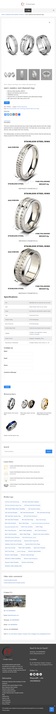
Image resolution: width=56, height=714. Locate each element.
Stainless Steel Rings (13, 84)
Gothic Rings (39, 526)
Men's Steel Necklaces (41, 530)
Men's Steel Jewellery (12, 108)
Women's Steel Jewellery (13, 558)
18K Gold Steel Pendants (12, 519)
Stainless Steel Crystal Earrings (13, 540)
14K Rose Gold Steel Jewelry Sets (13, 505)
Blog (3, 694)
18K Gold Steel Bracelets (27, 512)
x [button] (54, 706)
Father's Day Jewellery (27, 526)
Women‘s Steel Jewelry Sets (13, 566)
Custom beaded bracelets (10, 580)
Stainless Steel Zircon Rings (32, 108)
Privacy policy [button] (6, 710)
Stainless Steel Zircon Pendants (13, 544)
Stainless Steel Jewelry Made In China (12, 685)
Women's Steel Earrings (27, 555)
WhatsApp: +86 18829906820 (37, 651)
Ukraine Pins (5, 696)
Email (6, 358)
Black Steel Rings (24, 523)
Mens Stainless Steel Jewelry (9, 687)
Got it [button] (52, 709)
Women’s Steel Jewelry (8, 689)
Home (5, 84)
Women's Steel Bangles (11, 555)
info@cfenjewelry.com (13, 615)
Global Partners (6, 700)
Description (7, 122)
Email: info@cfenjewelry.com (37, 653)
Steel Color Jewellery (24, 548)
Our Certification (6, 702)
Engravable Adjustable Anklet (11, 526)
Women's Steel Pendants (12, 562)
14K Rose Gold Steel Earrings (12, 501)
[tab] (7, 122)
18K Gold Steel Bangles (11, 512)
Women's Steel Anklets (34, 551)
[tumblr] (40, 674)
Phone (6, 365)
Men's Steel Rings (21, 108)
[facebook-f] (31, 674)
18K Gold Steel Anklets (34, 509)
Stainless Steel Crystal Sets (31, 540)
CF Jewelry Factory (30, 4)
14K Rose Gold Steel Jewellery (30, 502)
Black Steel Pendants (10, 523)
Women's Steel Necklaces (30, 558)
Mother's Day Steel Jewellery (41, 534)
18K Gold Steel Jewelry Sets (13, 516)
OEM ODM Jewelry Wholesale (12, 537)
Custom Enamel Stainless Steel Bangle (40, 523)
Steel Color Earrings (10, 547)
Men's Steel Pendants (11, 534)
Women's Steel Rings (27, 562)
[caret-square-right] (34, 674)
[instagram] (37, 674)
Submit (7, 387)
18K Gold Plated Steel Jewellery (15, 509)
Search (49, 451)
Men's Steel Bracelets (10, 530)
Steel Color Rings (9, 551)
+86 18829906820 (10, 610)
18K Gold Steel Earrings (43, 512)
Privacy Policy (6, 704)
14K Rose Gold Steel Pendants (32, 505)
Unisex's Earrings (21, 551)
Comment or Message (10, 372)
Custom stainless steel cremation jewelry (14, 582)
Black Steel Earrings (41, 519)
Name (6, 351)
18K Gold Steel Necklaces (30, 516)
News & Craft (5, 698)
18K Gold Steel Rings (27, 519)
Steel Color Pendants (39, 548)
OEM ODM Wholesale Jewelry (29, 537)
